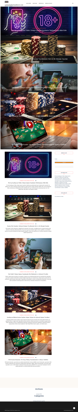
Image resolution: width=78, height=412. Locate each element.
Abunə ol (64, 162)
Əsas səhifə (28, 3)
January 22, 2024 (38, 146)
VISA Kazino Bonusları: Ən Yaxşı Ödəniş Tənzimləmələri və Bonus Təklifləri (39, 144)
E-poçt (56, 158)
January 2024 (39, 394)
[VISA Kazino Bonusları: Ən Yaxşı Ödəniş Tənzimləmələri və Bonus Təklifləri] (28, 342)
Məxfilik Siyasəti (48, 3)
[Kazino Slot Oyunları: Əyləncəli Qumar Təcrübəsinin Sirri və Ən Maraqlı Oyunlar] (28, 208)
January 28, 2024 (38, 32)
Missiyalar (35, 3)
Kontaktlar (41, 3)
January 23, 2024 (38, 118)
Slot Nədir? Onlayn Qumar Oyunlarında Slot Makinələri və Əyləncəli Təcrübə (39, 87)
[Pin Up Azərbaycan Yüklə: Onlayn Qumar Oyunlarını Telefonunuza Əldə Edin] (28, 165)
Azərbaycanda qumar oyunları (39, 28)
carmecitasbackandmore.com (14, 5)
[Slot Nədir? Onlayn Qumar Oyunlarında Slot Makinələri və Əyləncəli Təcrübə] (28, 253)
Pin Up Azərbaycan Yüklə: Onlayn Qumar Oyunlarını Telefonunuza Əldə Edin (39, 30)
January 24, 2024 (38, 89)
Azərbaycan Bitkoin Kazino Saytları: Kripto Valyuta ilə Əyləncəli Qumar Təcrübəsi (39, 116)
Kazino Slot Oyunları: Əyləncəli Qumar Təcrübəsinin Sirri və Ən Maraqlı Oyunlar (39, 59)
